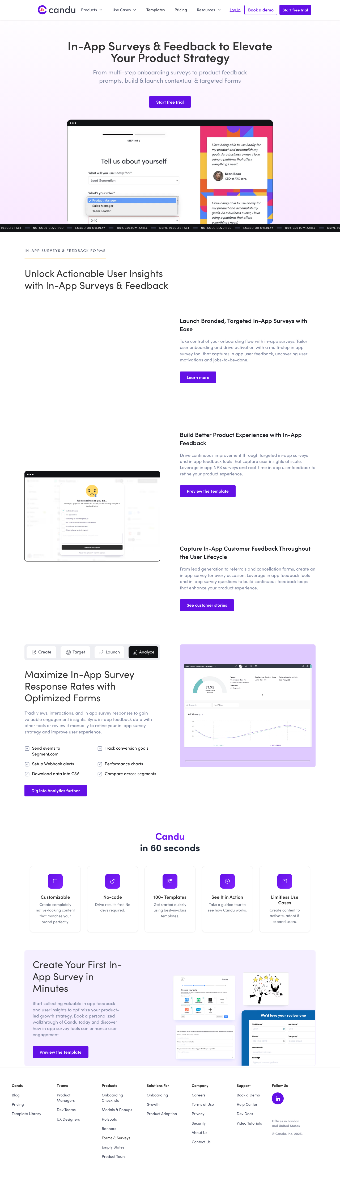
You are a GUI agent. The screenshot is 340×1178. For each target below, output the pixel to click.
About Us (199, 1132)
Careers (199, 1094)
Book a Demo (248, 1094)
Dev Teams (66, 1109)
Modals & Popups (117, 1109)
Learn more (198, 377)
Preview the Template (208, 491)
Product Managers (66, 1097)
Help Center (247, 1104)
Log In (235, 9)
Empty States (113, 1147)
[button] (92, 9)
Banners (109, 1128)
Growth (153, 1104)
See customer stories (207, 605)
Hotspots (109, 1119)
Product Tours (113, 1156)
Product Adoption (162, 1113)
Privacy (198, 1113)
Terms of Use (203, 1104)
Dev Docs (245, 1113)
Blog (15, 1094)
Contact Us (201, 1141)
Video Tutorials (249, 1123)
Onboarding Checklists (112, 1097)
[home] (57, 10)
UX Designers (68, 1119)
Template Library (26, 1113)
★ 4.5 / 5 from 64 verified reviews (300, 1139)
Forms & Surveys (116, 1137)
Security (199, 1123)
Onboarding (157, 1094)
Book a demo (261, 10)
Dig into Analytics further (55, 790)
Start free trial (295, 9)
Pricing (181, 9)
